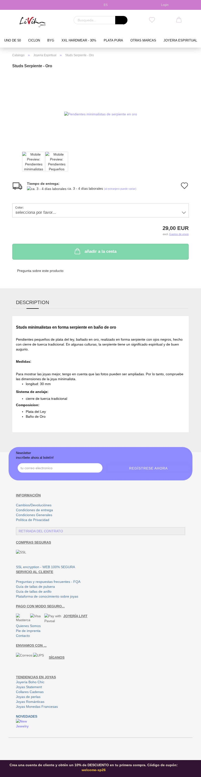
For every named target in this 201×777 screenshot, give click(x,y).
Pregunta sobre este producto (40, 271)
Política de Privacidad (32, 520)
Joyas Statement (29, 687)
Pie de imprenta (28, 631)
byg (50, 40)
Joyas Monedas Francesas (37, 707)
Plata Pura (113, 40)
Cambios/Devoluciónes (33, 505)
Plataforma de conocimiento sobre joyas (47, 596)
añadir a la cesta (100, 251)
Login (164, 5)
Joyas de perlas (28, 697)
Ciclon (34, 40)
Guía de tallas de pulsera (35, 587)
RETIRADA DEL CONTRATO (41, 531)
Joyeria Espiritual (180, 40)
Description (32, 302)
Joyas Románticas (30, 702)
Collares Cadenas (30, 692)
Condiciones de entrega (34, 510)
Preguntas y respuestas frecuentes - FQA (48, 582)
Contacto (23, 636)
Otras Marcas (143, 40)
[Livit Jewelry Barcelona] (32, 22)
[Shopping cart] (178, 20)
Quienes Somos (28, 626)
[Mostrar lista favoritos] (151, 20)
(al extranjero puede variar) (120, 188)
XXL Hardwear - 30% (79, 40)
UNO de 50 (12, 40)
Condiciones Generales (34, 515)
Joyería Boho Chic (30, 682)
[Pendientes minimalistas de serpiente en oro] (100, 107)
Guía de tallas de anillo (33, 591)
